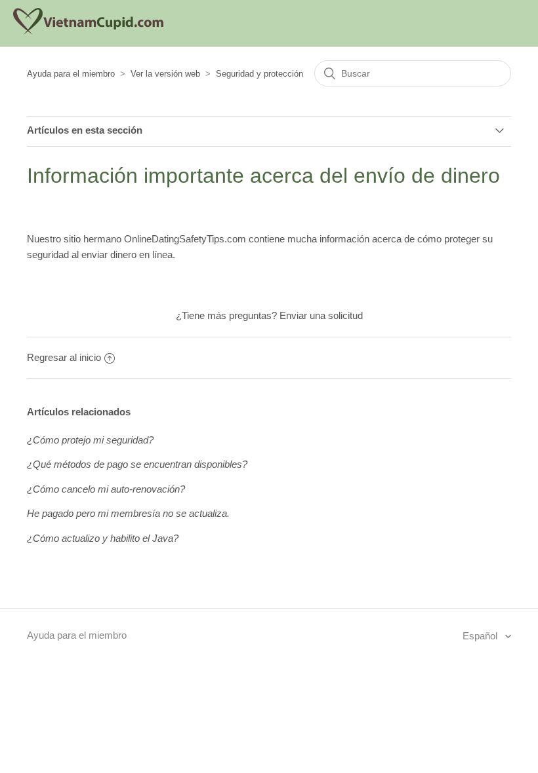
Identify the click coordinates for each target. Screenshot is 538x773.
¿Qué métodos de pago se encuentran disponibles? (137, 464)
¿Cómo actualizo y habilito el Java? (102, 538)
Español (481, 635)
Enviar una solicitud (321, 315)
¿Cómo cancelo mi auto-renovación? (106, 489)
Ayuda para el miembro (71, 74)
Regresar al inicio (64, 357)
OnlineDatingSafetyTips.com (185, 238)
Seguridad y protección (259, 74)
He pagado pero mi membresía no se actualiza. (128, 513)
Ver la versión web (165, 74)
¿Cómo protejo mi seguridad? (90, 439)
